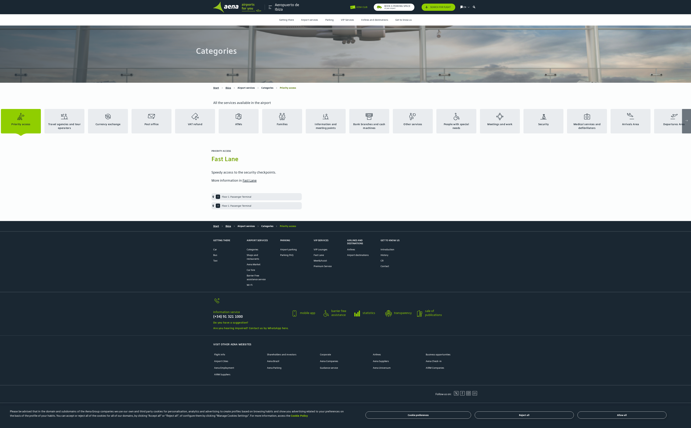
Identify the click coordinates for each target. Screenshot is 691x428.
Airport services (309, 19)
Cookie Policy (299, 415)
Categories (267, 87)
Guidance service (329, 367)
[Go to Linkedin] (475, 394)
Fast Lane (250, 180)
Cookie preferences (418, 415)
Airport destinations (358, 255)
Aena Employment (224, 367)
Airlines (351, 249)
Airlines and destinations (374, 19)
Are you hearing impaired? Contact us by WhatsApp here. (250, 328)
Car (215, 249)
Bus (215, 255)
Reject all (524, 415)
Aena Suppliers (381, 361)
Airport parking (288, 249)
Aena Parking (274, 367)
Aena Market (253, 264)
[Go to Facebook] (462, 394)
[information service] (250, 303)
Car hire (251, 270)
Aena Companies (329, 361)
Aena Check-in (434, 361)
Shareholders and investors (281, 354)
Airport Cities (221, 361)
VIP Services (347, 19)
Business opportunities (438, 354)
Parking (329, 19)
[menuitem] (286, 20)
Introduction (387, 249)
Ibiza (228, 87)
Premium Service (323, 266)
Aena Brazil (273, 361)
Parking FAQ (286, 255)
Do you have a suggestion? (230, 322)
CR (382, 260)
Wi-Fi (249, 284)
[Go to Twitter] (456, 394)
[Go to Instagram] (468, 394)
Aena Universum (382, 367)
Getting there (286, 19)
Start (216, 87)
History (384, 255)
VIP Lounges (320, 249)
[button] (270, 7)
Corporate (325, 354)
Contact (385, 266)
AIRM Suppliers (222, 374)
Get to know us (403, 19)
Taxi (215, 260)
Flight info (219, 354)
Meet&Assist (320, 260)
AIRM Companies (435, 367)
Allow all (622, 415)
